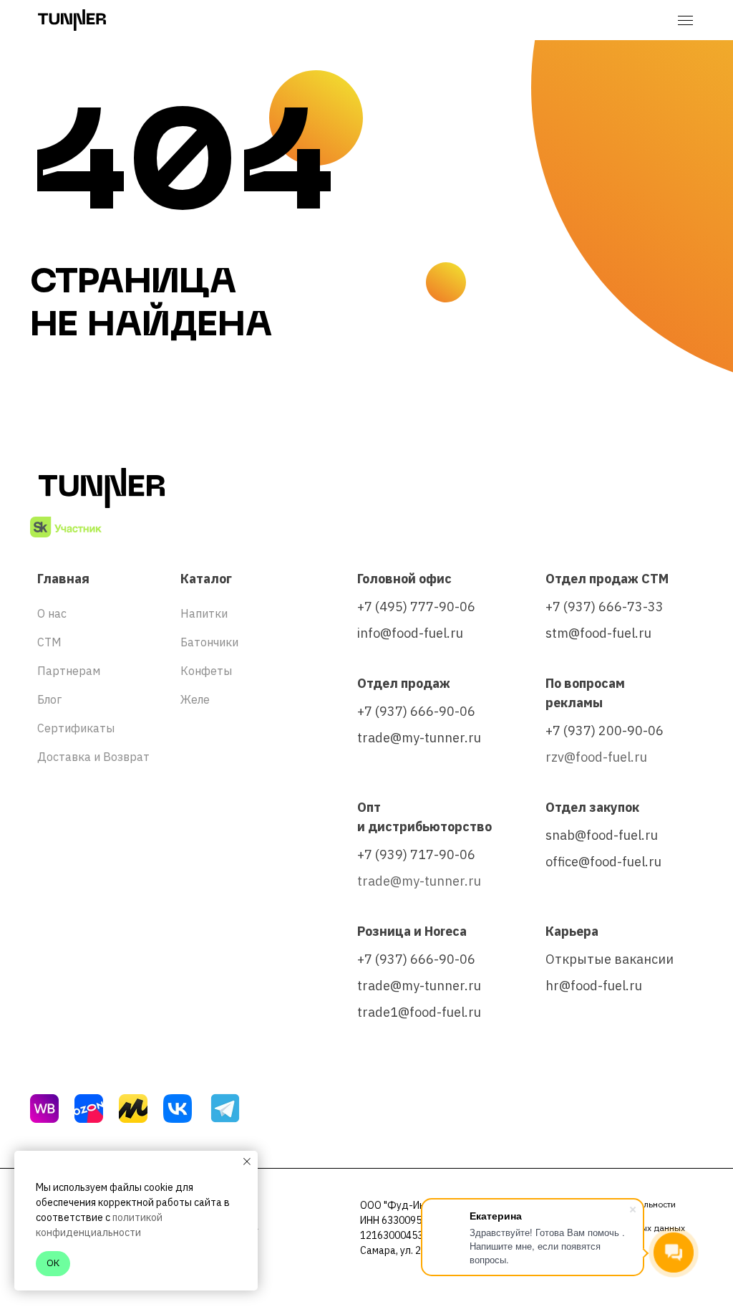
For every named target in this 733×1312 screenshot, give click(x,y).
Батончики (209, 642)
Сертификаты (76, 728)
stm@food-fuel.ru (598, 633)
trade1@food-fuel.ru (419, 1012)
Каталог (206, 578)
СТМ (49, 642)
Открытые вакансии (609, 959)
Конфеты (206, 671)
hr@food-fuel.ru (593, 985)
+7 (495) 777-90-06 (416, 606)
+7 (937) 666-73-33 (604, 606)
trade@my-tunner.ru (419, 737)
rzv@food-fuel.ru (596, 757)
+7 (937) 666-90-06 (416, 711)
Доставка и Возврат (93, 757)
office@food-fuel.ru (603, 861)
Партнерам (68, 671)
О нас (52, 613)
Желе (195, 699)
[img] (44, 1108)
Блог (49, 699)
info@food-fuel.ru (410, 633)
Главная (63, 578)
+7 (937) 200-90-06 (604, 730)
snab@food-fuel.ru (601, 835)
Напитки (204, 613)
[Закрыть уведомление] (247, 1161)
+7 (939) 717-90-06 (416, 854)
